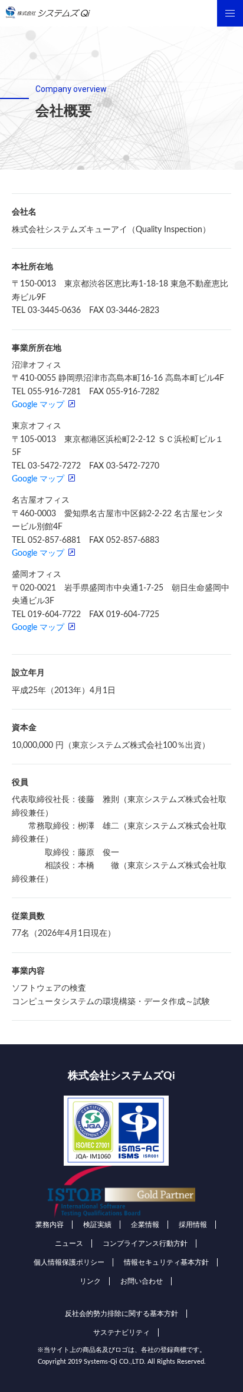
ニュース (69, 1243)
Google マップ (38, 405)
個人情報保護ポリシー (69, 1262)
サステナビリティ (121, 1332)
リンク (90, 1281)
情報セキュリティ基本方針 (166, 1262)
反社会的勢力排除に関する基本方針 (121, 1313)
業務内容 (49, 1224)
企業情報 (145, 1224)
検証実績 (97, 1224)
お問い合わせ (141, 1281)
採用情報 (193, 1224)
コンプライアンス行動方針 (145, 1243)
